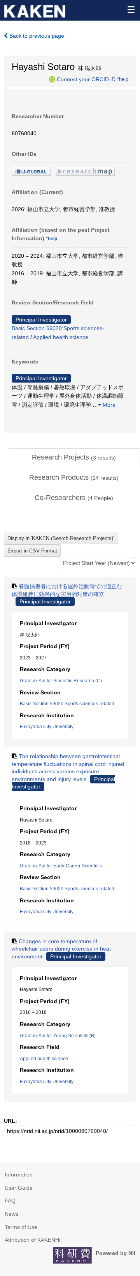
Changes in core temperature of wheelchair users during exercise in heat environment (61, 949)
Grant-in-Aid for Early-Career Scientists (61, 866)
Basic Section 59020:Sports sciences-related (67, 703)
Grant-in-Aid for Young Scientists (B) (58, 1035)
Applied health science (60, 337)
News (11, 1214)
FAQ (10, 1200)
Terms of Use (21, 1227)
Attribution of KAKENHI (33, 1240)
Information (19, 1174)
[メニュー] (130, 9)
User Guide (19, 1188)
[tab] (74, 457)
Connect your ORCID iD (86, 79)
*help (122, 79)
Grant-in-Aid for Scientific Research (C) (61, 680)
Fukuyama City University (47, 726)
